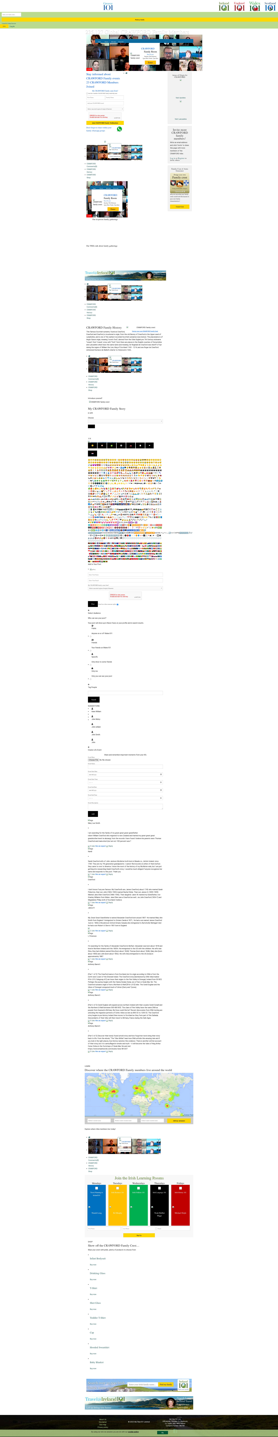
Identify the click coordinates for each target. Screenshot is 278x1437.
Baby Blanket (96, 1362)
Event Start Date (92, 771)
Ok (162, 1432)
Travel (4, 23)
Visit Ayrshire (181, 98)
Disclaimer (103, 1422)
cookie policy (133, 1432)
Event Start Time (93, 779)
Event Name (91, 764)
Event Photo (91, 757)
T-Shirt (93, 1288)
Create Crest (180, 207)
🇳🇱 (92, 453)
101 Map (8, 23)
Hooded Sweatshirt (99, 1347)
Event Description (93, 803)
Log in (12, 26)
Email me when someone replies (107, 604)
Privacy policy (103, 1427)
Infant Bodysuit (98, 1258)
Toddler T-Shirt (98, 1317)
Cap (92, 1332)
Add (92, 814)
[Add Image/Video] (126, 569)
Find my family (140, 20)
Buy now (93, 1265)
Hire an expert (100, 846)
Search (93, 699)
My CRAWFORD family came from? (98, 585)
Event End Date (92, 787)
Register (181, 158)
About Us (102, 1419)
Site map (102, 1425)
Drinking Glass (97, 1273)
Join (4, 26)
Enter (150, 62)
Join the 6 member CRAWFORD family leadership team (102, 93)
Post (92, 604)
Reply (110, 846)
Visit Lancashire (181, 119)
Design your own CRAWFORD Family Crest (145, 331)
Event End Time (92, 795)
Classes (13, 23)
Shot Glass (95, 1302)
